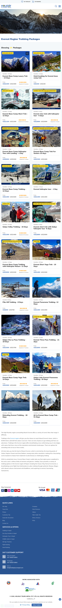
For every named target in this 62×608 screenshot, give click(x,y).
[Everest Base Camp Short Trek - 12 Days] (15, 99)
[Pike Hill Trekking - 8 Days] (15, 287)
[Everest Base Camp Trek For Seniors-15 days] (46, 136)
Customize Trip (6, 515)
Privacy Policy (26, 605)
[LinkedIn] (12, 490)
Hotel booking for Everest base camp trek (46, 77)
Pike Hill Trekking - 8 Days (13, 302)
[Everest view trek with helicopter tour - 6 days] (46, 99)
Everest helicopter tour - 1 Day (45, 189)
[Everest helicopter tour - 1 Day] (46, 174)
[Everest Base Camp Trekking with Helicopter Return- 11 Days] (15, 249)
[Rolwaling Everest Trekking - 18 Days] (15, 400)
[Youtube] (18, 490)
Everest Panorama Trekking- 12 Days (46, 303)
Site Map (4, 506)
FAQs (33, 520)
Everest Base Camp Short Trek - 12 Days (15, 115)
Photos (4, 512)
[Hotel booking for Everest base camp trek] (46, 61)
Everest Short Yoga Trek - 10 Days (45, 265)
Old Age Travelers (7, 542)
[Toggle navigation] (59, 6)
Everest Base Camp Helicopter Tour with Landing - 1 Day (14, 152)
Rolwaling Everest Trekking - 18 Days (15, 416)
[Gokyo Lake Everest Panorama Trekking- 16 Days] (46, 363)
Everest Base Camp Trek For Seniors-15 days (45, 152)
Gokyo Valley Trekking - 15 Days (15, 227)
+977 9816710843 (12, 562)
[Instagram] (9, 490)
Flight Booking (6, 544)
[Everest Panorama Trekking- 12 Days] (46, 287)
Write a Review (36, 517)
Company (34, 506)
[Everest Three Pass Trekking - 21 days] (46, 325)
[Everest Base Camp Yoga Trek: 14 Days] (15, 363)
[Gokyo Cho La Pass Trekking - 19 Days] (15, 325)
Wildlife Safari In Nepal (8, 539)
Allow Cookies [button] (37, 605)
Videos (34, 512)
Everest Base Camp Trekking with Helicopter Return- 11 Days (15, 265)
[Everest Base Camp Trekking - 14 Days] (15, 174)
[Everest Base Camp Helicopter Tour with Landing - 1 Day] (15, 136)
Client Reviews (36, 509)
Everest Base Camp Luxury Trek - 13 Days (15, 77)
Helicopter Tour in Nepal (8, 536)
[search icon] (56, 6)
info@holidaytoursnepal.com (15, 567)
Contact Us (5, 523)
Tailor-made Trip (36, 515)
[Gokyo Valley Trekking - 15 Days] (15, 212)
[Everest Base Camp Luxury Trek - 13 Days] (15, 61)
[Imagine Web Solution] (34, 599)
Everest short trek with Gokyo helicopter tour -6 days (45, 228)
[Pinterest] (15, 490)
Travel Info (5, 509)
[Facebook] (2, 490)
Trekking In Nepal (6, 530)
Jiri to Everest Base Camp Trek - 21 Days (46, 416)
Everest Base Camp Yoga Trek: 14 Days (14, 378)
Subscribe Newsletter (8, 517)
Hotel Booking (6, 547)
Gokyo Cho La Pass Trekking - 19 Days (14, 341)
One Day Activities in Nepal (9, 533)
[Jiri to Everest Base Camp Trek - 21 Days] (46, 400)
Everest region (14, 438)
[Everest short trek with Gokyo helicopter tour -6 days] (46, 212)
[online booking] (50, 490)
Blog (3, 520)
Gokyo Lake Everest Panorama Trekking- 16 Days (46, 378)
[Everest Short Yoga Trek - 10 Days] (46, 249)
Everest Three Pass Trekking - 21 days (46, 341)
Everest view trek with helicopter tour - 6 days (46, 115)
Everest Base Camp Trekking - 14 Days (14, 190)
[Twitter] (5, 490)
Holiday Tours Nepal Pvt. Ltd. (26, 596)
